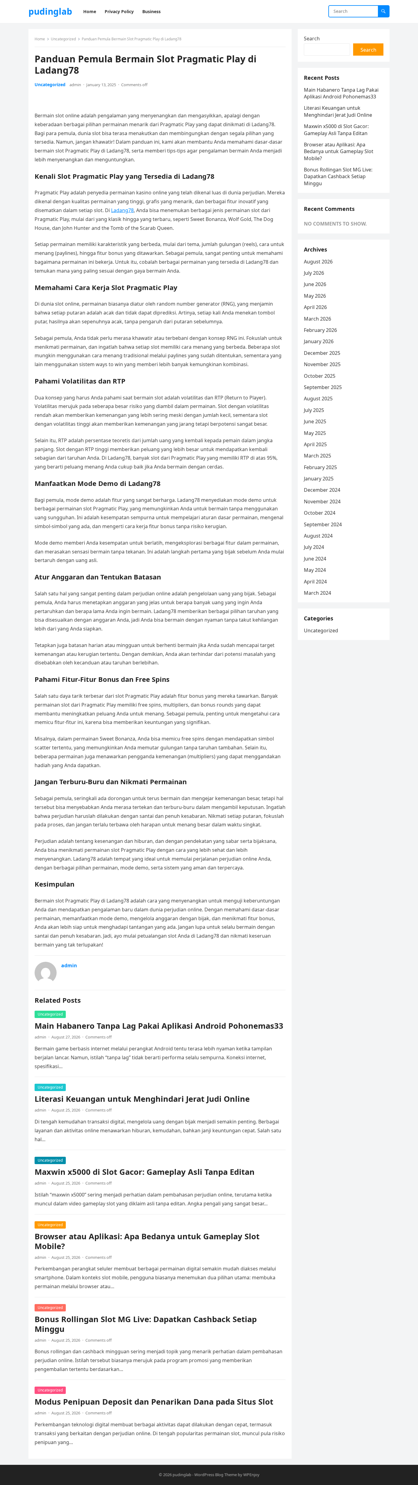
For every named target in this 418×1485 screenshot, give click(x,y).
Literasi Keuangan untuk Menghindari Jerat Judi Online (142, 1099)
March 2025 (317, 455)
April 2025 (315, 444)
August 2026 (318, 261)
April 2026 (315, 307)
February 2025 (320, 467)
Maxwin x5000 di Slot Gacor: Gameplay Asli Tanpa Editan (145, 1172)
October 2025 (319, 376)
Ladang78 (122, 210)
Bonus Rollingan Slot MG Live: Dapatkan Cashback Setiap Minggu (146, 1324)
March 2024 (317, 593)
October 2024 (319, 512)
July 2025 (314, 410)
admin (75, 84)
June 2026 (315, 284)
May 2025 (315, 433)
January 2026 (319, 341)
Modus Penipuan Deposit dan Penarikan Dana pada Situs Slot (154, 1401)
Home (40, 39)
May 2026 (315, 295)
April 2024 (315, 581)
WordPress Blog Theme (215, 1474)
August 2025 (318, 398)
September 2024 (323, 524)
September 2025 (323, 387)
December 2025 (322, 353)
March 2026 (317, 318)
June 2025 (315, 421)
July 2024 (314, 547)
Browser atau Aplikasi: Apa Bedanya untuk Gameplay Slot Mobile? (147, 1241)
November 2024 (322, 501)
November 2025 (322, 364)
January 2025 (319, 478)
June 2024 (315, 558)
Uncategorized (63, 39)
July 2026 (314, 273)
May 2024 (315, 570)
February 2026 (320, 330)
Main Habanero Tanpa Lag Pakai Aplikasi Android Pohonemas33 (159, 1025)
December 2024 (322, 490)
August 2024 (318, 535)
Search (312, 38)
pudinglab (50, 11)
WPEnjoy (251, 1474)
